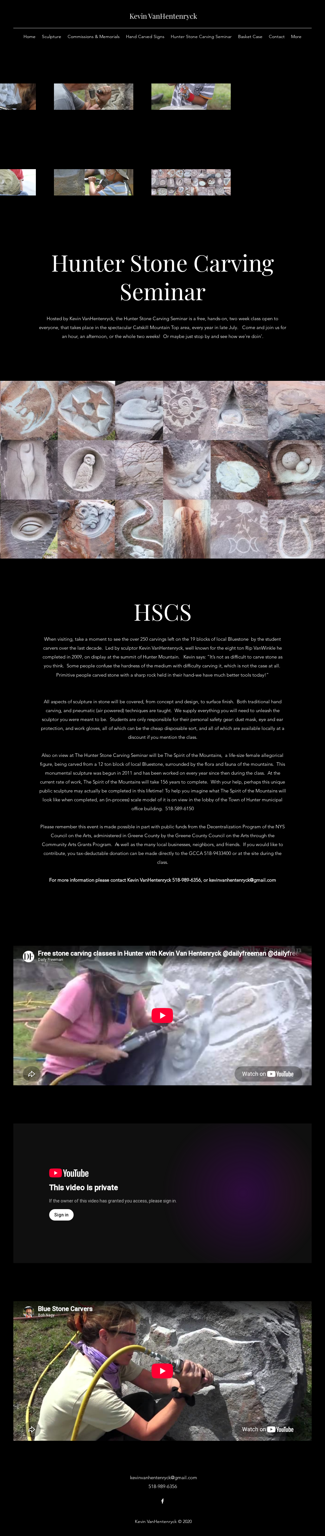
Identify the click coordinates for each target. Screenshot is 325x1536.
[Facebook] (162, 1501)
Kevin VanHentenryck (163, 16)
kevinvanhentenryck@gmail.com (242, 880)
